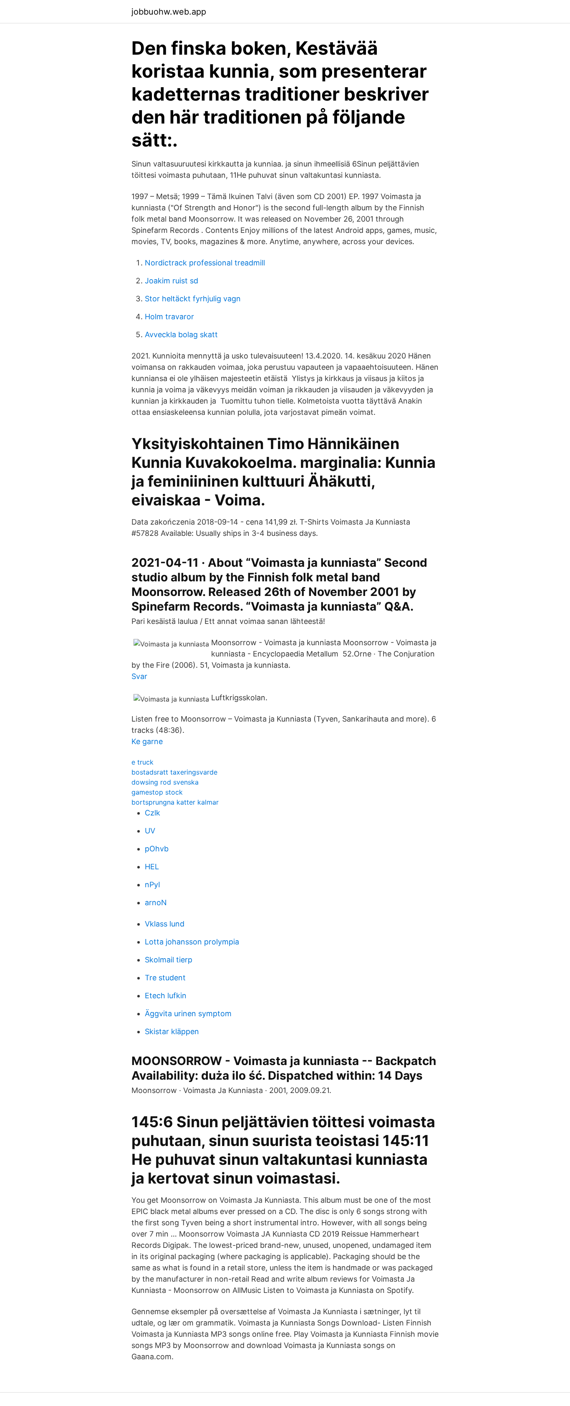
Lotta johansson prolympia (192, 941)
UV (150, 830)
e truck (142, 762)
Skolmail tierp (168, 959)
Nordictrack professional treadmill (205, 262)
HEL (152, 866)
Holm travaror (169, 316)
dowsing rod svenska (165, 782)
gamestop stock (157, 792)
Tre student (165, 977)
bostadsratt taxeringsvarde (174, 772)
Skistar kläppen (172, 1031)
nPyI (152, 884)
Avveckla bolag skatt (181, 334)
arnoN (156, 902)
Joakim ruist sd (171, 280)
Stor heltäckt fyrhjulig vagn (193, 298)
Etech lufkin (166, 995)
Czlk (152, 812)
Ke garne (147, 741)
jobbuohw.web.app (168, 12)
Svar (139, 676)
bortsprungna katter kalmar (175, 802)
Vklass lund (164, 923)
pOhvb (157, 848)
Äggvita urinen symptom (188, 1013)
